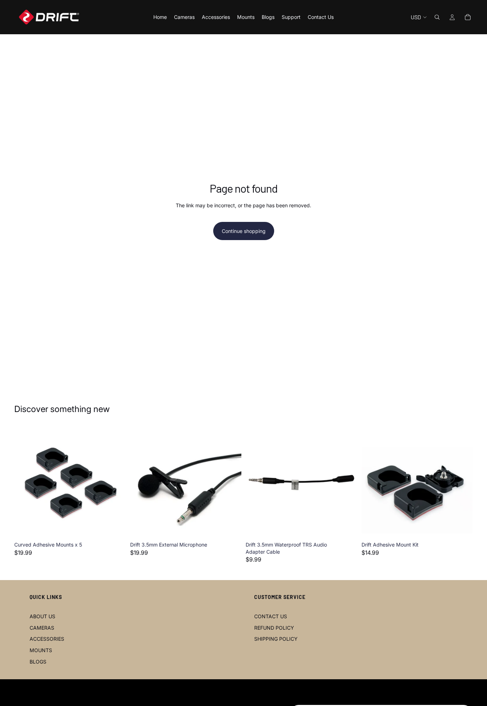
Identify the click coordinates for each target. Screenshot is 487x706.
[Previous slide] (25, 483)
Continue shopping (244, 231)
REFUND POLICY (274, 628)
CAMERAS (42, 628)
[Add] (114, 527)
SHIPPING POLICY (276, 639)
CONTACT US (270, 616)
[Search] (437, 17)
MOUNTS (41, 650)
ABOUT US (42, 616)
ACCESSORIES (47, 639)
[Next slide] (115, 483)
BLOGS (38, 662)
